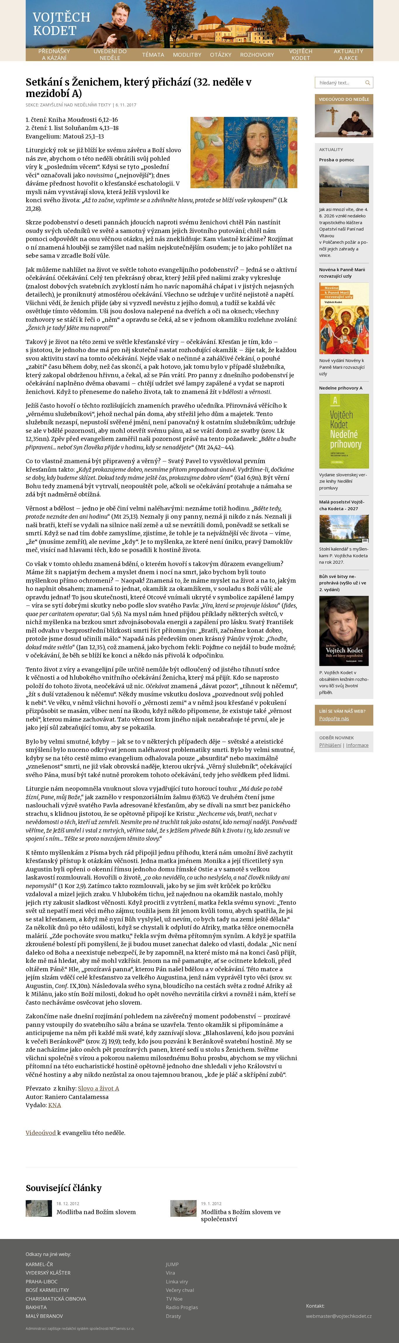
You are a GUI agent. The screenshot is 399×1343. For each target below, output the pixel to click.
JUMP (172, 1264)
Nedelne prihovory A (340, 388)
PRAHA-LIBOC (42, 1281)
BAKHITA (36, 1307)
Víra (170, 1272)
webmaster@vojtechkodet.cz (339, 1316)
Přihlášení (330, 745)
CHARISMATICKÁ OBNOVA (56, 1298)
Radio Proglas (182, 1307)
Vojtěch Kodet (62, 24)
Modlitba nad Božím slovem (96, 1212)
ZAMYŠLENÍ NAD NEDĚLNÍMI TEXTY (75, 105)
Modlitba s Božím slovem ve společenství (241, 1216)
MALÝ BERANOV (44, 1316)
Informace (357, 745)
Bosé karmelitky (47, 1290)
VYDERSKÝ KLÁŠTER (48, 1272)
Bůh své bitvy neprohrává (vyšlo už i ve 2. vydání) (342, 582)
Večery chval (180, 1290)
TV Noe (174, 1298)
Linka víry (177, 1281)
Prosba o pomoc (336, 159)
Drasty (173, 1316)
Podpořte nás (334, 718)
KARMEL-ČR (39, 1264)
